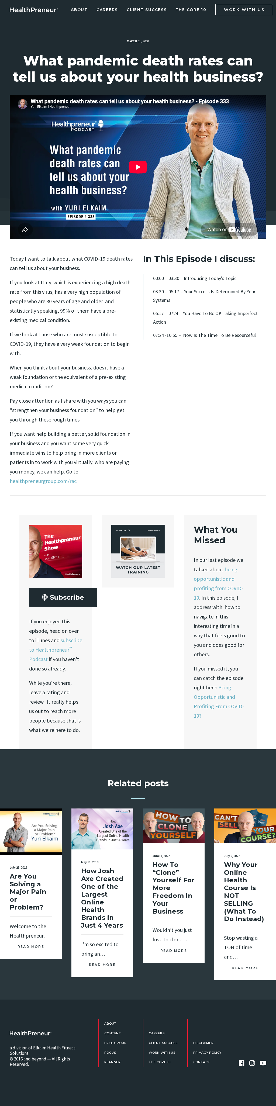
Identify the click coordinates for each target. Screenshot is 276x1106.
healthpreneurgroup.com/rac (43, 481)
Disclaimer (203, 1043)
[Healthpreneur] (30, 1033)
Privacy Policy (207, 1053)
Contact (201, 1062)
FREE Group (115, 1043)
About (79, 9)
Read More (31, 947)
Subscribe (67, 597)
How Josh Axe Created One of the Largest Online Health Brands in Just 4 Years (102, 898)
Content (112, 1033)
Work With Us (162, 1053)
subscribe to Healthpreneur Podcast (55, 649)
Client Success (147, 9)
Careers (107, 9)
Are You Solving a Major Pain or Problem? (28, 891)
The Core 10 (191, 9)
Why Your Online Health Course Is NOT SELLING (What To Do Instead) (244, 892)
